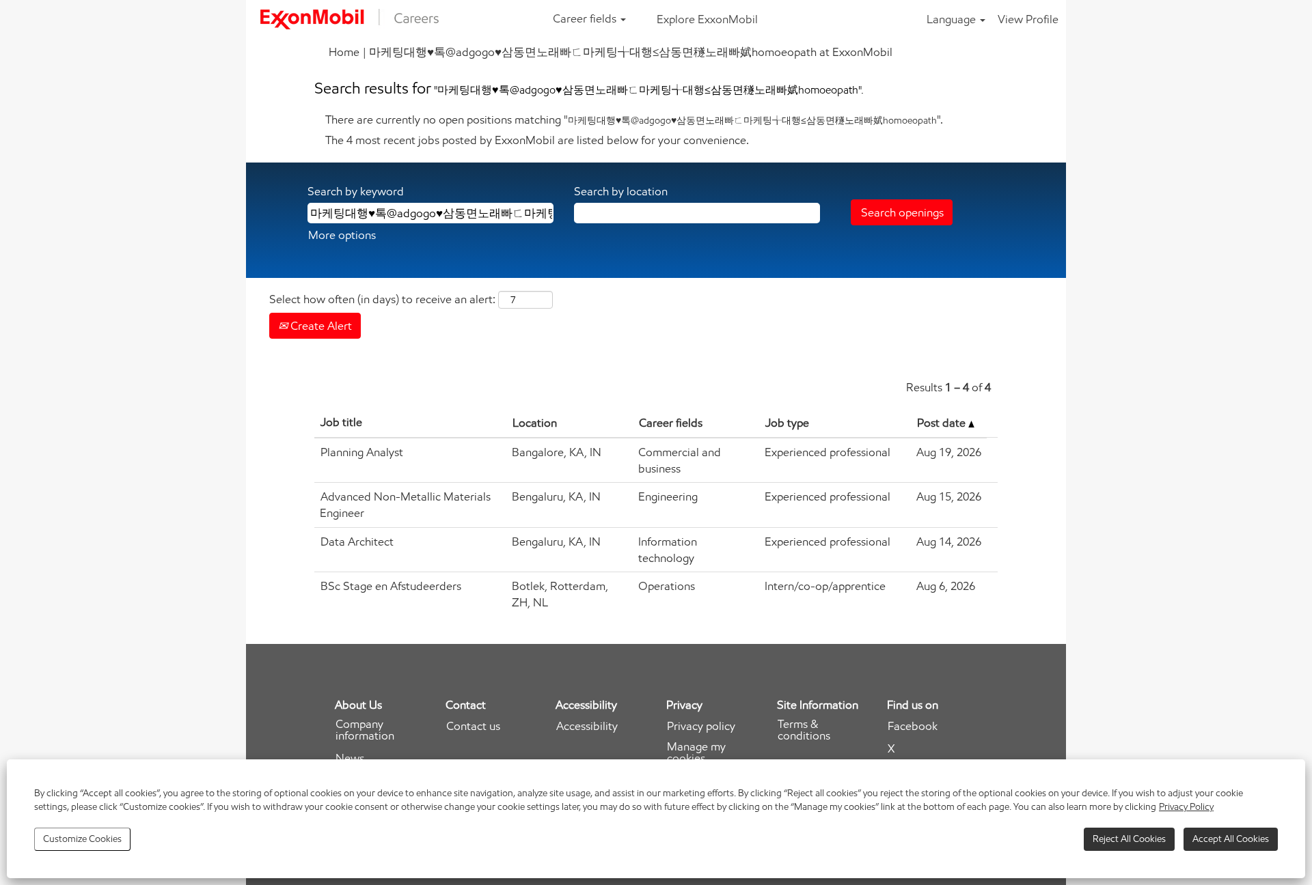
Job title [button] (341, 422)
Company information (365, 730)
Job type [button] (787, 423)
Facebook (913, 726)
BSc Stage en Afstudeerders (390, 586)
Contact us (473, 726)
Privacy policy (701, 726)
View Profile (1028, 19)
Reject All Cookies (1129, 839)
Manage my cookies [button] (696, 752)
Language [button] (953, 19)
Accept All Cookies (1230, 839)
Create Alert (320, 326)
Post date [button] (942, 423)
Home (344, 52)
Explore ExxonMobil (707, 19)
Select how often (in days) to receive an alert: (382, 299)
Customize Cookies (82, 839)
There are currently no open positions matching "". (634, 119)
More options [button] (342, 235)
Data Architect (357, 541)
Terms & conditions (804, 730)
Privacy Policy (1186, 807)
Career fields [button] (586, 18)
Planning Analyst (361, 452)
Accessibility (587, 726)
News (350, 758)
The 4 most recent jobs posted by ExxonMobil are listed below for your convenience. (537, 140)
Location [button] (534, 423)
